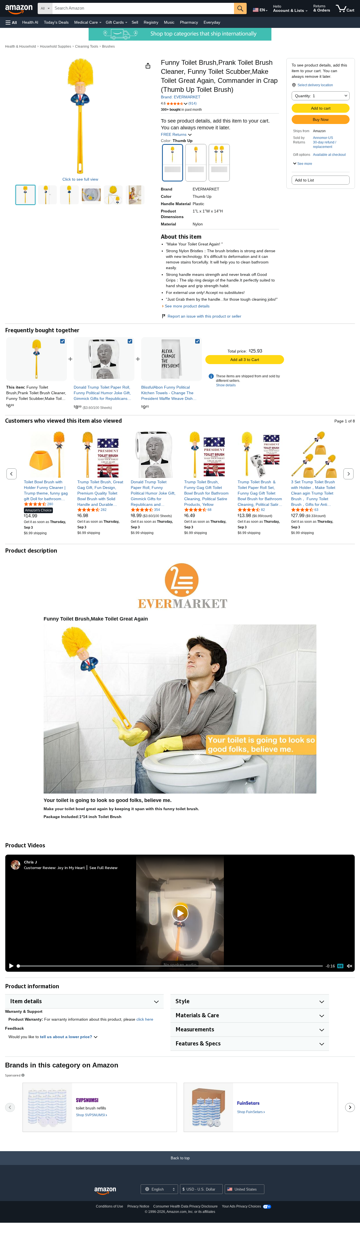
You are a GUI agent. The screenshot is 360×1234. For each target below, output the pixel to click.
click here (144, 1019)
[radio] (25, 194)
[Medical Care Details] (100, 22)
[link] (104, 359)
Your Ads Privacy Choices (241, 1206)
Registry (151, 22)
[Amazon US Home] (105, 1191)
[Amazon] (19, 8)
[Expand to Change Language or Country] (267, 10)
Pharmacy (189, 22)
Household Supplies (55, 46)
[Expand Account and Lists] (306, 11)
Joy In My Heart (71, 867)
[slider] (170, 966)
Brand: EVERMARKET (181, 97)
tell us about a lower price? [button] (66, 1036)
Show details (226, 385)
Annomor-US (323, 138)
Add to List (304, 180)
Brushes (108, 46)
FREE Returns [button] (174, 134)
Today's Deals (56, 22)
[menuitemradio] (340, 966)
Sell (135, 22)
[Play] (9, 966)
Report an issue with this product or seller (204, 316)
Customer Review (39, 867)
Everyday (212, 22)
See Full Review (103, 867)
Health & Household (20, 46)
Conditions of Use (109, 1206)
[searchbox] (143, 8)
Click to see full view (80, 179)
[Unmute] (349, 966)
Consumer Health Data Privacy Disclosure (185, 1206)
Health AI (30, 22)
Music (169, 22)
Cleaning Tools (86, 46)
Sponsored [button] (13, 1075)
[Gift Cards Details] (126, 22)
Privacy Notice (138, 1206)
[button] (11, 22)
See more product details (187, 306)
